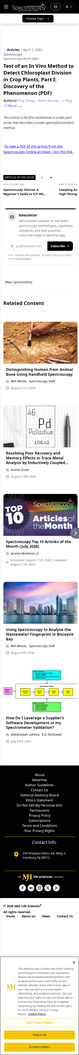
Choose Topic (35, 19)
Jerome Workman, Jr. (25, 553)
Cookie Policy (37, 1014)
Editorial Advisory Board (39, 795)
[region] (39, 1006)
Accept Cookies (39, 1047)
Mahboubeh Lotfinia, (25, 734)
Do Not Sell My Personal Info (39, 805)
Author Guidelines (39, 785)
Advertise (39, 780)
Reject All (39, 1035)
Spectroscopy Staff (42, 381)
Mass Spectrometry (18, 282)
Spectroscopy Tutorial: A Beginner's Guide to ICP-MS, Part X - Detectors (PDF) (23, 192)
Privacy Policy (39, 815)
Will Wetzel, (19, 381)
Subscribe (58, 246)
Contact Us (39, 790)
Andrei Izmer (20, 470)
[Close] (74, 962)
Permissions (39, 810)
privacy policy (23, 258)
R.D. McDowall (52, 734)
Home (10, 916)
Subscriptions (40, 820)
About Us (28, 916)
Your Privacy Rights (39, 830)
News (46, 916)
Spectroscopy (12, 54)
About (39, 774)
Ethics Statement (39, 800)
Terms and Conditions (39, 825)
